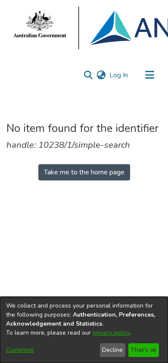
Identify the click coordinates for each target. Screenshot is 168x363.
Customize (20, 350)
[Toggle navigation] (149, 75)
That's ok (143, 350)
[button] (88, 75)
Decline (112, 350)
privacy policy (111, 333)
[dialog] (84, 330)
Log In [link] (119, 75)
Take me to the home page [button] (84, 172)
